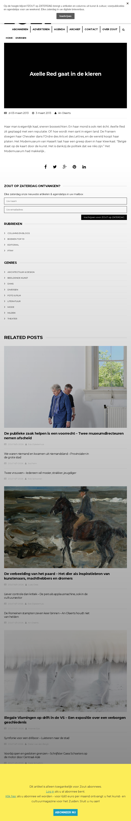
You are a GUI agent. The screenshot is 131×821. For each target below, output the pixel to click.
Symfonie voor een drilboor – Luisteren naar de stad (36, 738)
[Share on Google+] (64, 167)
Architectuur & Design (21, 272)
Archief (74, 29)
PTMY (10, 250)
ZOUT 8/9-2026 (16, 444)
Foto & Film (14, 295)
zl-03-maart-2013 (19, 113)
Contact (91, 29)
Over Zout (110, 29)
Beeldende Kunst (18, 278)
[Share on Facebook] (45, 167)
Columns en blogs (19, 233)
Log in (50, 791)
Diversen (13, 289)
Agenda (59, 29)
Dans (10, 283)
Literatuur (14, 301)
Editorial (13, 244)
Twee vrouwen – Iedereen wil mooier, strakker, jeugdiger (40, 473)
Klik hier (10, 796)
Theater (12, 318)
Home (9, 38)
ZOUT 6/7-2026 (15, 463)
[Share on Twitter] (54, 167)
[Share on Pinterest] (74, 167)
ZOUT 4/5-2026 (15, 622)
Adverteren (41, 29)
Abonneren (20, 29)
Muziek (12, 313)
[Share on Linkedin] (84, 167)
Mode (11, 307)
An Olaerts (64, 113)
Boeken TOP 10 (16, 239)
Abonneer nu (65, 812)
